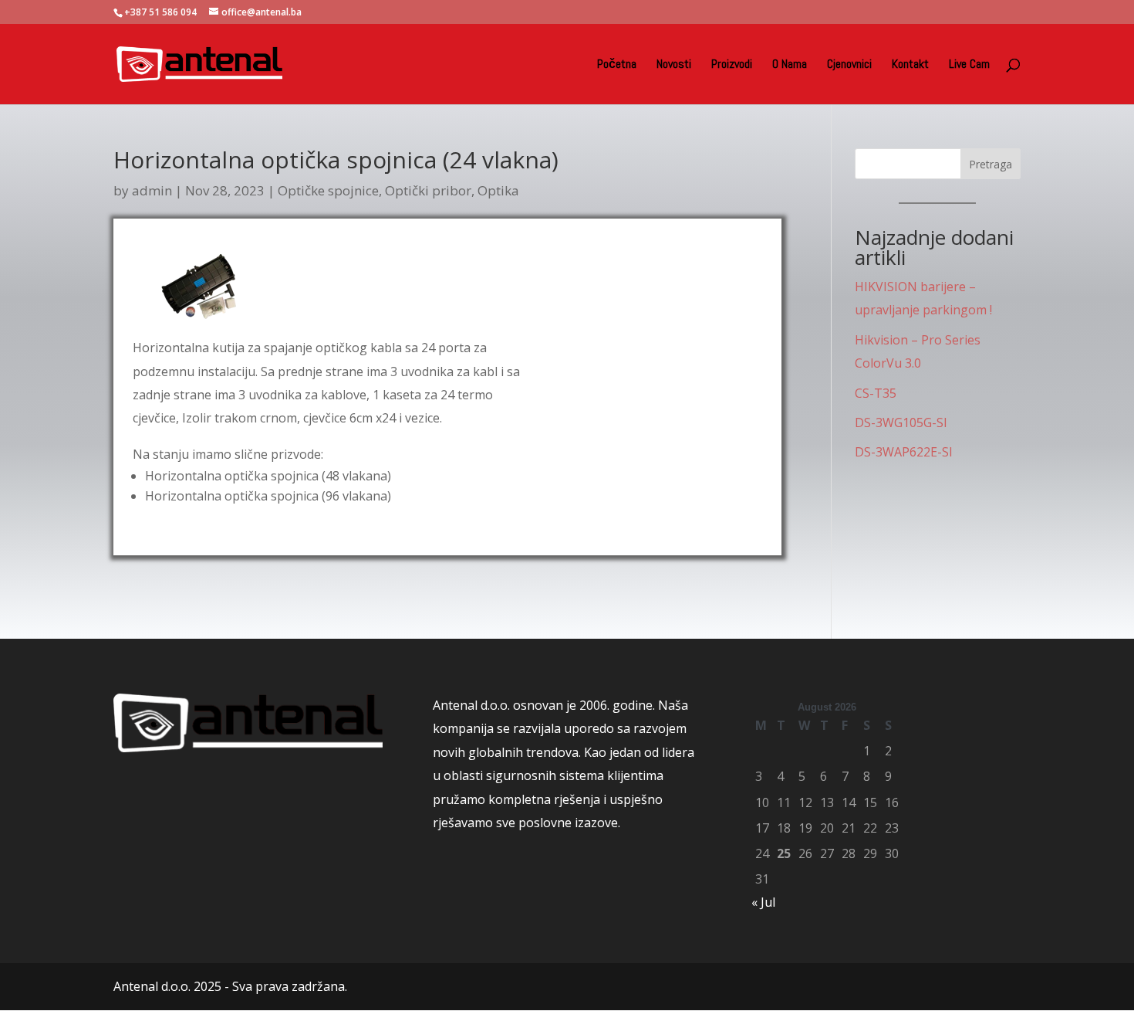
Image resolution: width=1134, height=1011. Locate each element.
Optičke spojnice (328, 190)
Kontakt (910, 65)
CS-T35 (875, 393)
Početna (616, 65)
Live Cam (969, 65)
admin (152, 190)
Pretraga (990, 164)
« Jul (763, 902)
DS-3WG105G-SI (901, 422)
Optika (498, 190)
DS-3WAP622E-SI (904, 451)
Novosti (673, 65)
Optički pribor (428, 190)
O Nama (789, 65)
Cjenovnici (849, 65)
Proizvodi (731, 65)
